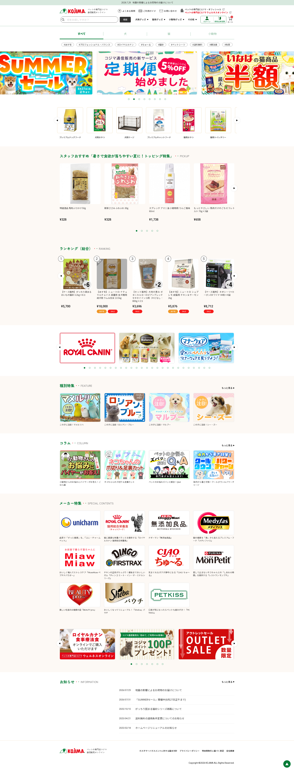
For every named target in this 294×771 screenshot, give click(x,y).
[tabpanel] (147, 73)
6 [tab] (154, 99)
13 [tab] (147, 368)
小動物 (212, 34)
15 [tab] (157, 368)
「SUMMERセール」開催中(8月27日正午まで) (160, 699)
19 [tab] (178, 368)
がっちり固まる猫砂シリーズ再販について (158, 709)
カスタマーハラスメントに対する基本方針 (158, 750)
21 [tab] (188, 368)
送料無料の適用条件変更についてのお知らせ (159, 718)
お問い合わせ (170, 10)
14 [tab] (152, 368)
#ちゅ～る (146, 44)
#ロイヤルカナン (125, 44)
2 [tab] (134, 99)
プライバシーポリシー (190, 750)
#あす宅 (68, 44)
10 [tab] (131, 368)
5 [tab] (149, 99)
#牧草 (227, 44)
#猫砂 (161, 44)
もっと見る (227, 387)
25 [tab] (209, 368)
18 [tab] (173, 368)
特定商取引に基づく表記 (213, 750)
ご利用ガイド (149, 10)
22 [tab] (193, 368)
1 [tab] (128, 99)
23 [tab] (199, 368)
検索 (125, 19)
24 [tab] (204, 368)
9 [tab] (126, 368)
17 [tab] (167, 368)
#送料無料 (197, 44)
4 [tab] (144, 99)
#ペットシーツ (178, 44)
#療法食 (213, 44)
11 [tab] (136, 368)
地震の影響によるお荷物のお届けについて (158, 690)
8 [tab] (165, 99)
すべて (82, 34)
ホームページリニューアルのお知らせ (156, 728)
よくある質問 (128, 10)
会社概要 (230, 750)
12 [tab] (141, 368)
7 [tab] (160, 99)
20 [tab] (183, 368)
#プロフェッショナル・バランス (94, 44)
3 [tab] (139, 99)
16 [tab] (162, 368)
